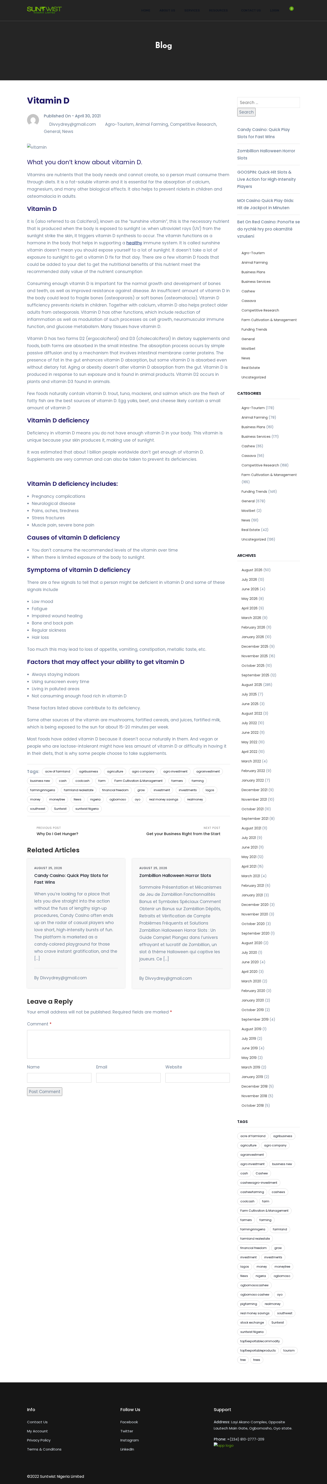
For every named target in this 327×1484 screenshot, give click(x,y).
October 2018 (253, 1105)
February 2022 (253, 770)
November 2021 (254, 799)
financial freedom (115, 790)
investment (162, 790)
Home (145, 10)
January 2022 (253, 780)
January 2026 (253, 637)
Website (173, 1067)
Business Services (256, 281)
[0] (289, 12)
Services (192, 10)
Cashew (248, 291)
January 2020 (253, 1000)
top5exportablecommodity (260, 1341)
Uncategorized (254, 377)
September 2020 (256, 933)
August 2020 (252, 943)
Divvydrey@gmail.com (72, 124)
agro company (143, 771)
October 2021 (253, 809)
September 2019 (255, 1019)
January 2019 (252, 1076)
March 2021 (251, 876)
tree (243, 1360)
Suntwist (60, 809)
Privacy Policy (39, 1440)
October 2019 (253, 1010)
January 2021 (252, 895)
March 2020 (251, 981)
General (52, 131)
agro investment (175, 771)
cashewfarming (252, 1192)
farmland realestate (78, 790)
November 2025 (255, 656)
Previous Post (57, 831)
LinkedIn (127, 1449)
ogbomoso (117, 799)
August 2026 (252, 570)
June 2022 (250, 732)
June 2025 (250, 703)
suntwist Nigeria (87, 809)
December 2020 (255, 904)
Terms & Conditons (44, 1449)
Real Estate (251, 367)
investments (188, 790)
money (35, 799)
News (67, 131)
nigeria (95, 799)
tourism (289, 1350)
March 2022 (251, 761)
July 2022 (249, 723)
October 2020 (253, 923)
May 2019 (249, 1057)
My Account (37, 1431)
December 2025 (255, 646)
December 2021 (254, 790)
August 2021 (251, 828)
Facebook (129, 1421)
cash (63, 781)
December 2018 (255, 1086)
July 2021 (249, 837)
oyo (137, 799)
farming (198, 781)
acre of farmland (57, 771)
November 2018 (254, 1096)
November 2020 (255, 914)
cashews (278, 1192)
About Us (167, 10)
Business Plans (253, 272)
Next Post (183, 831)
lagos (210, 790)
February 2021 (253, 885)
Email (101, 1067)
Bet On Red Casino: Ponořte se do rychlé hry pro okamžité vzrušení (268, 229)
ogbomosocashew (254, 1285)
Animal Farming (151, 124)
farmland (280, 1229)
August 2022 (252, 713)
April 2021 (249, 866)
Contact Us (251, 10)
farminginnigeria (42, 790)
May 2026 (250, 598)
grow (141, 790)
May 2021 (249, 856)
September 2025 (255, 675)
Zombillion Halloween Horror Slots (175, 875)
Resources (218, 10)
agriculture (115, 771)
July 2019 (249, 1038)
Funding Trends (254, 329)
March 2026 (251, 617)
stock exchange (252, 1322)
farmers (177, 781)
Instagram (129, 1440)
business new (40, 781)
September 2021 (255, 818)
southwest (37, 809)
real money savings (163, 799)
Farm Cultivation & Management (138, 781)
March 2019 (251, 1067)
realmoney (195, 799)
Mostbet (248, 348)
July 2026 (249, 579)
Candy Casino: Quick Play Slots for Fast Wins (263, 133)
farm (102, 781)
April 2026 (250, 608)
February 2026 (253, 627)
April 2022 (249, 751)
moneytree (57, 799)
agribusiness (88, 771)
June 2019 (250, 1048)
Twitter (126, 1431)
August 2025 (252, 684)
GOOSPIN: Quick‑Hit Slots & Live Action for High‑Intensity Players (266, 179)
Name (33, 1067)
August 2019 (251, 1029)
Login (274, 10)
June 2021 (250, 847)
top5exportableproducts (258, 1350)
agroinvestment (208, 771)
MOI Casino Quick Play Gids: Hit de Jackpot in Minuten (265, 204)
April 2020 (250, 971)
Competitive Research (193, 124)
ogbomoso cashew (254, 1294)
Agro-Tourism (119, 124)
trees (256, 1360)
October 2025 (253, 665)
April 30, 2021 (88, 116)
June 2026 (250, 589)
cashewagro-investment (258, 1183)
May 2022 (249, 742)
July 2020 (249, 952)
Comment (39, 1024)
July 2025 (249, 694)
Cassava (249, 300)
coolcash (82, 781)
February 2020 (253, 990)
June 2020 (250, 962)
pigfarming (248, 1304)
